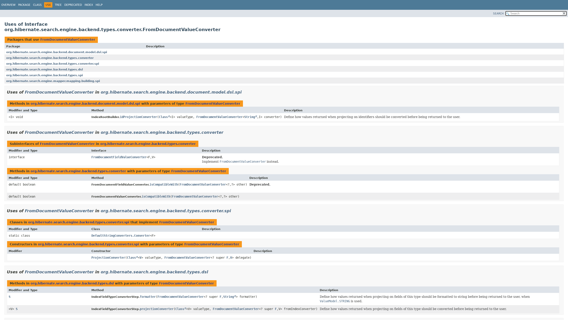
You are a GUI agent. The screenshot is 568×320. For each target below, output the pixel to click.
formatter (148, 296)
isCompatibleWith (164, 184)
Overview (8, 4)
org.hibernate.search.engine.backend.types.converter (50, 58)
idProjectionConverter (138, 117)
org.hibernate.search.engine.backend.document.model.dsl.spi (56, 52)
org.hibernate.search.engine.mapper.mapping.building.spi (53, 81)
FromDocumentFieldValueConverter (118, 157)
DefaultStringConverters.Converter (120, 235)
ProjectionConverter (108, 257)
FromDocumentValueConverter (67, 39)
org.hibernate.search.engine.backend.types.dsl (44, 69)
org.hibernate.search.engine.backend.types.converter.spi (52, 63)
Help (99, 4)
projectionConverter (157, 309)
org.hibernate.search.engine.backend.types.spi (44, 75)
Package (24, 4)
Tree (58, 4)
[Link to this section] (245, 92)
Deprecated (73, 4)
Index (89, 4)
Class (37, 4)
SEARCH (498, 13)
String (249, 117)
